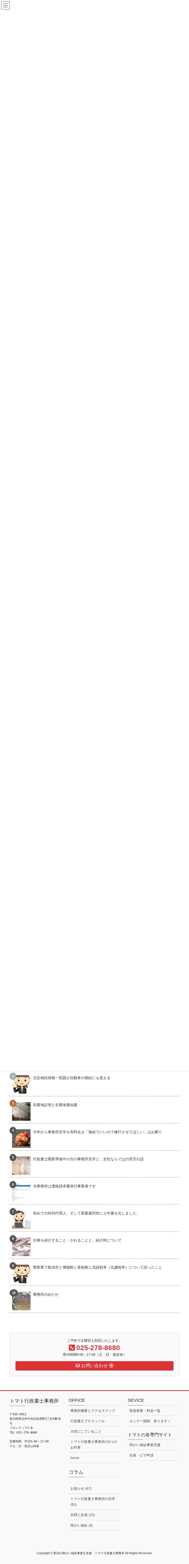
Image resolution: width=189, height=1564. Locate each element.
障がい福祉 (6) (81, 1525)
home (74, 1458)
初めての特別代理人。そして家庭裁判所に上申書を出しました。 (86, 1213)
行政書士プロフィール (87, 1421)
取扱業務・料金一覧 (144, 1411)
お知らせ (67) (81, 1488)
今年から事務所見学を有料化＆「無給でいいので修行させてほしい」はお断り (97, 1132)
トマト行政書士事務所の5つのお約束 (93, 1444)
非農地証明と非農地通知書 (55, 1105)
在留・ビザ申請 (141, 1455)
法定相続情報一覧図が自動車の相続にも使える (71, 1078)
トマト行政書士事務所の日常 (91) (92, 1501)
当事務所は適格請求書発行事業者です (64, 1186)
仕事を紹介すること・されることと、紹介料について (77, 1240)
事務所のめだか (46, 1294)
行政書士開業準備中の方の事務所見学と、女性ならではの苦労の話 (88, 1159)
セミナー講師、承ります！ (150, 1421)
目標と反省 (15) (82, 1515)
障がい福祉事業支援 (144, 1445)
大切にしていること (85, 1431)
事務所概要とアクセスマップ (92, 1411)
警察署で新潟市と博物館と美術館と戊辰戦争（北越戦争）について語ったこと (97, 1267)
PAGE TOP (180, 1512)
